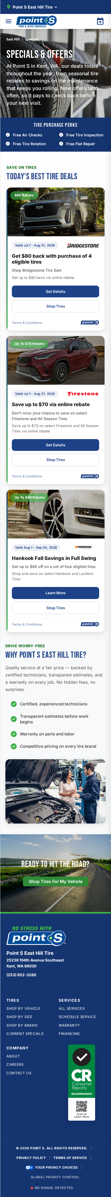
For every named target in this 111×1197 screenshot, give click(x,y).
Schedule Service (77, 1017)
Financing (69, 1033)
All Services (72, 1008)
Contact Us (19, 1073)
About (13, 1056)
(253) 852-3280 (21, 974)
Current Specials (24, 1033)
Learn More (55, 593)
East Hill (13, 39)
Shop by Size (19, 1017)
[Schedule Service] (100, 21)
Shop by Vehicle (23, 1008)
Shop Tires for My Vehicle (55, 881)
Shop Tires (55, 306)
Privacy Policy (31, 1158)
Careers (15, 1064)
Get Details (55, 291)
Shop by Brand (21, 1025)
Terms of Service (70, 1158)
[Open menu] (8, 21)
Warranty (69, 1025)
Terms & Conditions (27, 323)
